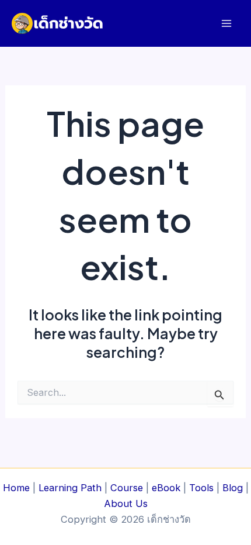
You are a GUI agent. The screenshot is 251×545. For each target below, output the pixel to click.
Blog (232, 488)
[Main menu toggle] (226, 24)
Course (126, 488)
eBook (166, 488)
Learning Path (70, 488)
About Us (126, 503)
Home (16, 488)
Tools (201, 488)
